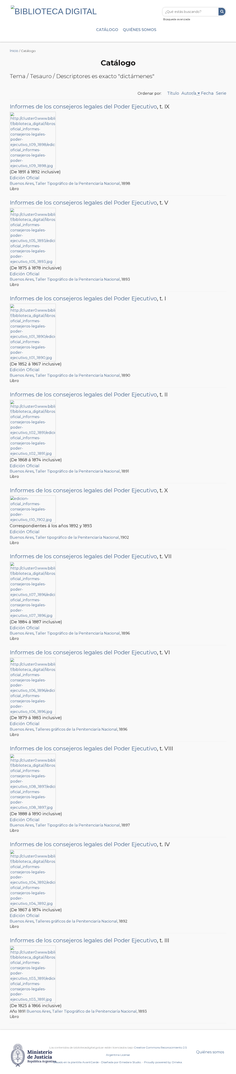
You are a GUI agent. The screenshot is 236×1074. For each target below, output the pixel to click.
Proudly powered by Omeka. (163, 1062)
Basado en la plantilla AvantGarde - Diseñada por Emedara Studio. (97, 1062)
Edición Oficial (24, 177)
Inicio (14, 51)
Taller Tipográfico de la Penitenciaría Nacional (77, 183)
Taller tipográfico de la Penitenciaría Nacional (77, 537)
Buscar (221, 11)
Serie (221, 93)
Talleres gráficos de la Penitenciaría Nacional (76, 729)
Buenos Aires (22, 183)
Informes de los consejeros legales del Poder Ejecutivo (83, 106)
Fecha (207, 93)
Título (173, 93)
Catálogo (107, 29)
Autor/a (188, 93)
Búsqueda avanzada (176, 19)
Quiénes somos (139, 29)
